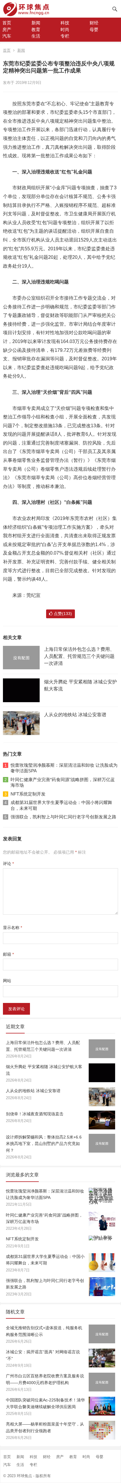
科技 (64, 22)
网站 (7, 980)
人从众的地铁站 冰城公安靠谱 (75, 714)
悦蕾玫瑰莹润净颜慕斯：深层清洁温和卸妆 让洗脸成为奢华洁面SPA (64, 768)
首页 (6, 22)
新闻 (35, 22)
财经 (94, 22)
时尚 (64, 29)
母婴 (94, 29)
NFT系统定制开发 (28, 793)
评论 (8, 863)
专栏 (64, 35)
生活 (35, 35)
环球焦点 (24, 1476)
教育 (35, 29)
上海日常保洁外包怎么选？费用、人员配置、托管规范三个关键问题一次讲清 (79, 656)
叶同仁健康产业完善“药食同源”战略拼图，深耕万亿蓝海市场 (63, 782)
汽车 (6, 35)
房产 (6, 29)
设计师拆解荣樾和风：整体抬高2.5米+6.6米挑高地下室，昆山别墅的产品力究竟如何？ (44, 1144)
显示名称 (12, 927)
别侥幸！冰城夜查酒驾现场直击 (34, 1114)
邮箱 (8, 954)
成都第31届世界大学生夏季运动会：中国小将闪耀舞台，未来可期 (61, 805)
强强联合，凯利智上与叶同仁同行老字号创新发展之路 (63, 816)
